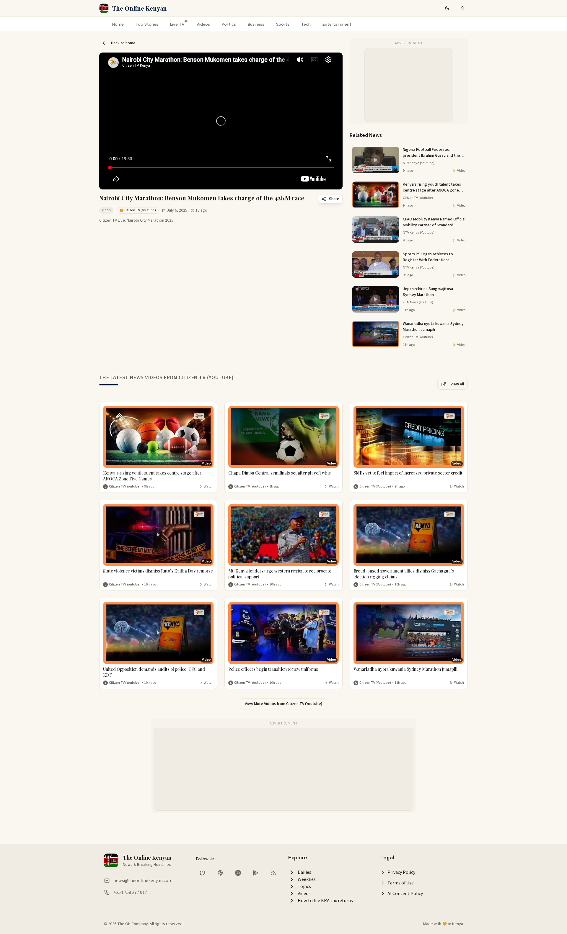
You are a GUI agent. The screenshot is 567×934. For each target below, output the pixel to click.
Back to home (123, 43)
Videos (203, 24)
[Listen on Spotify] (238, 872)
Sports (282, 24)
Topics (304, 886)
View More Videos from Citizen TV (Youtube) (283, 704)
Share (334, 199)
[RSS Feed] (273, 872)
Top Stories (147, 24)
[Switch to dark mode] (447, 8)
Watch (209, 486)
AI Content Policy (405, 893)
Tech (306, 24)
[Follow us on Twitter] (202, 872)
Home (118, 24)
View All (457, 384)
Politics (229, 24)
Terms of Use (400, 883)
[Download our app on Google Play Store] (255, 872)
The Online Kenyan (139, 8)
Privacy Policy (401, 872)
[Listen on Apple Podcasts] (220, 872)
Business (256, 24)
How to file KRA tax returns (325, 900)
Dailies (304, 872)
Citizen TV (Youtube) (125, 486)
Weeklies (307, 879)
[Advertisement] (409, 85)
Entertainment (336, 24)
